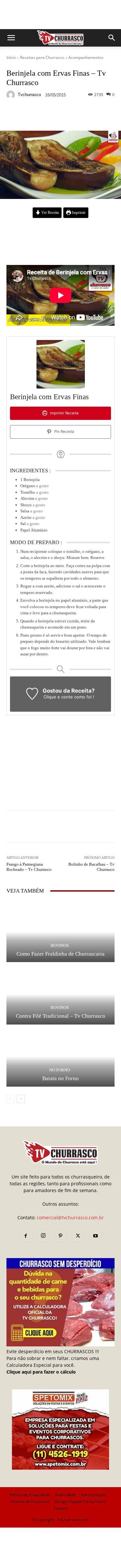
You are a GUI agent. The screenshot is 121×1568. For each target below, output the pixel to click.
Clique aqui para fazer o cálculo (41, 1372)
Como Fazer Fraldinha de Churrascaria (60, 954)
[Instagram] (43, 1235)
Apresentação (93, 1494)
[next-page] (21, 1099)
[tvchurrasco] (11, 95)
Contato (61, 1508)
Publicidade (65, 1494)
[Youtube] (95, 1236)
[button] (11, 38)
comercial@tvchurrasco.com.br (70, 1217)
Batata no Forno (60, 1078)
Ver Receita (49, 213)
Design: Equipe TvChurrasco (80, 1501)
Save (85, 116)
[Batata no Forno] (60, 1056)
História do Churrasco (30, 1501)
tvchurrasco (29, 95)
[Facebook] (25, 1236)
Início (11, 57)
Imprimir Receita (64, 413)
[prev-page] (10, 1099)
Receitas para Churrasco (42, 57)
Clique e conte (59, 696)
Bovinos (60, 945)
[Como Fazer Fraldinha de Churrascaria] (60, 931)
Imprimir (78, 213)
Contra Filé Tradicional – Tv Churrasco (60, 1016)
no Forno (59, 1070)
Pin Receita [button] (63, 431)
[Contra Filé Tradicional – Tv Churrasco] (60, 994)
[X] (78, 1236)
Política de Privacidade (30, 1494)
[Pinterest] (60, 1236)
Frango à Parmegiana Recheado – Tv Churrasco (29, 867)
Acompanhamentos (86, 57)
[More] (98, 115)
